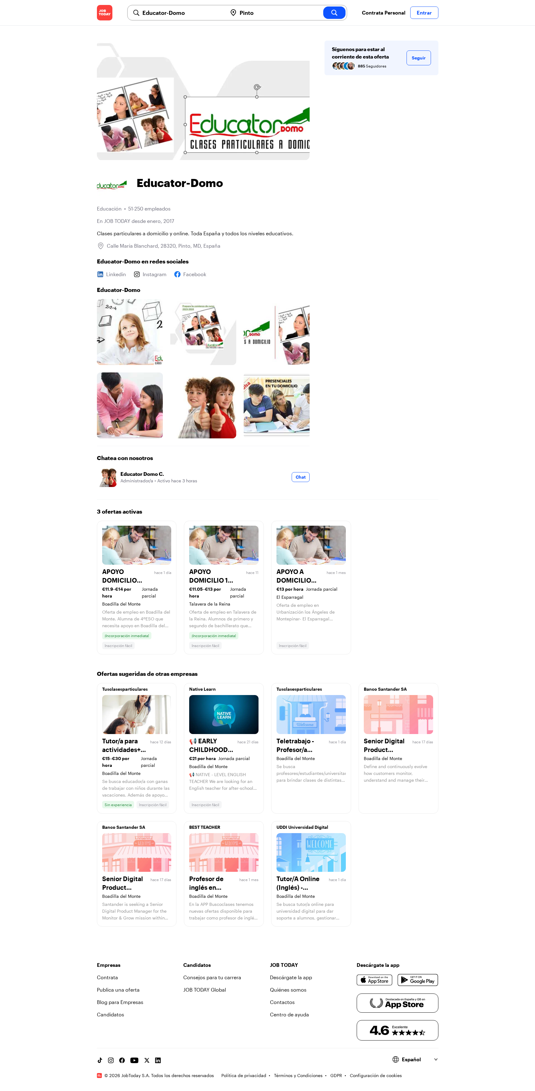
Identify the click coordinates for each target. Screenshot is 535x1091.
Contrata (107, 977)
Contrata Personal (383, 12)
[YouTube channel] (134, 1060)
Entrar (424, 12)
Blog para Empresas (120, 1002)
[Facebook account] (122, 1060)
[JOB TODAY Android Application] (418, 980)
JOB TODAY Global (204, 990)
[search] (334, 13)
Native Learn (202, 689)
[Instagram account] (111, 1060)
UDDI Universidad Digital (302, 827)
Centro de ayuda (289, 1014)
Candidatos (110, 1014)
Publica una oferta (118, 990)
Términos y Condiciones (298, 1075)
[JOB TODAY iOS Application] (375, 980)
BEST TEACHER (204, 827)
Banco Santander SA (385, 689)
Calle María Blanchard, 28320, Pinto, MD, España (163, 246)
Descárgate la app (291, 977)
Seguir (419, 57)
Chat (301, 477)
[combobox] (182, 12)
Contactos (282, 1002)
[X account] (147, 1060)
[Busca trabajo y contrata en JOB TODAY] (104, 12)
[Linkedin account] (158, 1060)
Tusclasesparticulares (125, 689)
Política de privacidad (243, 1075)
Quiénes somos (288, 990)
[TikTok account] (99, 1060)
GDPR (336, 1075)
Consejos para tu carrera (212, 977)
